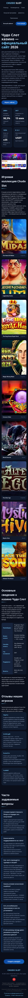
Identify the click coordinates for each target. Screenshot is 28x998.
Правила (7, 995)
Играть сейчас (10, 102)
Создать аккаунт (14, 961)
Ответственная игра (17, 995)
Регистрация (21, 23)
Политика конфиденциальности (13, 993)
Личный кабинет (8, 23)
